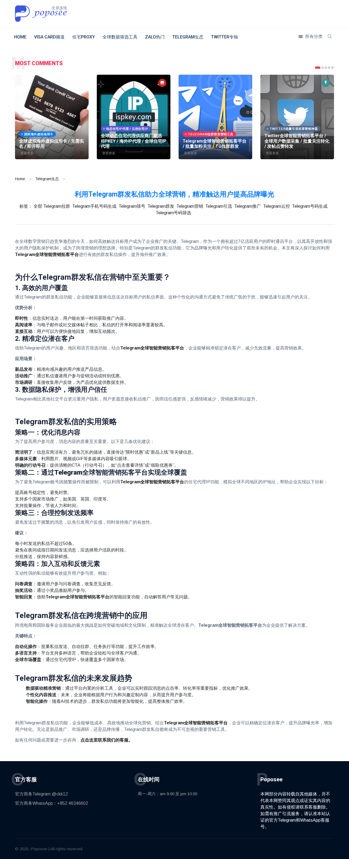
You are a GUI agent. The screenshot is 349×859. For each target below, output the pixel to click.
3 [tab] (326, 68)
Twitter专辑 (224, 37)
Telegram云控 (276, 206)
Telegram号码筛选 (173, 212)
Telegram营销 (189, 206)
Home (20, 37)
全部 (38, 206)
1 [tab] (317, 68)
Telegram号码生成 (309, 206)
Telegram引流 (218, 206)
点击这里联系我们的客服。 (106, 740)
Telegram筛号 (132, 206)
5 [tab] (332, 68)
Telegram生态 (187, 37)
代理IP (275, 826)
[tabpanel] (52, 117)
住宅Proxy (83, 37)
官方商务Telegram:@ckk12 (41, 794)
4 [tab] (329, 68)
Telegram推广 (247, 206)
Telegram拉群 (56, 206)
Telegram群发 (161, 206)
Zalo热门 (155, 37)
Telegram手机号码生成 (94, 206)
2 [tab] (322, 68)
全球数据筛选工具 (120, 37)
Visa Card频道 (49, 37)
